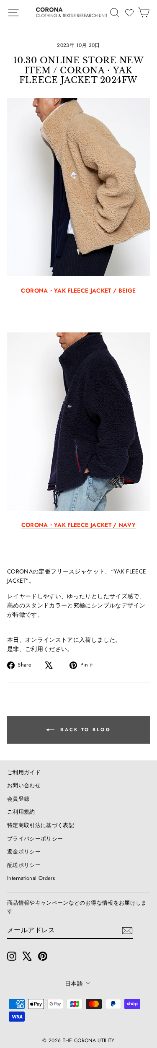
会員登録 (18, 799)
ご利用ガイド (24, 772)
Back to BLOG (84, 729)
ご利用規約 (21, 812)
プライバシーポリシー (35, 839)
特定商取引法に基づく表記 (40, 825)
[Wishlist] (129, 13)
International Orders (31, 878)
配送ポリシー (24, 865)
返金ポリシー (24, 852)
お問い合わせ (24, 785)
